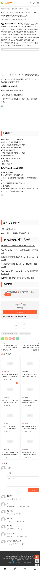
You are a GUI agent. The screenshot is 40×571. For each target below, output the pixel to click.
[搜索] (30, 3)
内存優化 (6, 423)
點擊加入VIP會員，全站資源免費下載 (14, 316)
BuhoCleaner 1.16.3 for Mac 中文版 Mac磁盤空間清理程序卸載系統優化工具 (29, 376)
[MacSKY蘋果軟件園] (6, 3)
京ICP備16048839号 (28, 556)
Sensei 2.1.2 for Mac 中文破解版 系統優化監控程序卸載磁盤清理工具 (10, 402)
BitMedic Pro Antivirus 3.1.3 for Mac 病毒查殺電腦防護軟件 (29, 347)
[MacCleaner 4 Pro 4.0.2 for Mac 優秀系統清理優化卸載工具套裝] (30, 441)
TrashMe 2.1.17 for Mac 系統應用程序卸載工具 (18, 246)
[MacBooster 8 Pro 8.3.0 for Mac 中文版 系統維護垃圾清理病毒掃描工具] (10, 415)
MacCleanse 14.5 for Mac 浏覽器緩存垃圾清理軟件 (30, 427)
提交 (33, 490)
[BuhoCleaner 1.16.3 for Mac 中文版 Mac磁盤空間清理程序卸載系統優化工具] (30, 364)
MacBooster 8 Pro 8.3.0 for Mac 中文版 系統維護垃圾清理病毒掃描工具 (10, 427)
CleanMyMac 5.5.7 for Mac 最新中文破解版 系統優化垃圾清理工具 (29, 402)
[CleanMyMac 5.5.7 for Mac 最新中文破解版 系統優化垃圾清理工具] (30, 389)
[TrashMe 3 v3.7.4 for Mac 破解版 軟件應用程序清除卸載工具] (10, 441)
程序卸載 (17, 20)
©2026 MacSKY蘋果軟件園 (14, 556)
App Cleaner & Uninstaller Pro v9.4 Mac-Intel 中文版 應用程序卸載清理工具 (10, 376)
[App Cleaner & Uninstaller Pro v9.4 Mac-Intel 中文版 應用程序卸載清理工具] (10, 364)
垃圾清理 (6, 371)
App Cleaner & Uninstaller (9, 333)
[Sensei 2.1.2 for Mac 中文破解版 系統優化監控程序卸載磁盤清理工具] (10, 389)
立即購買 (20, 312)
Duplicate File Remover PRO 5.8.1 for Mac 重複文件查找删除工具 (10, 347)
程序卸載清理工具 (25, 333)
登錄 (7, 295)
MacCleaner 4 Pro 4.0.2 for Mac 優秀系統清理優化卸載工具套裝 (30, 453)
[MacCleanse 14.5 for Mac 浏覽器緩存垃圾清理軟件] (30, 415)
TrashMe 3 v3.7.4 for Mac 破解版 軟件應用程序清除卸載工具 (10, 453)
